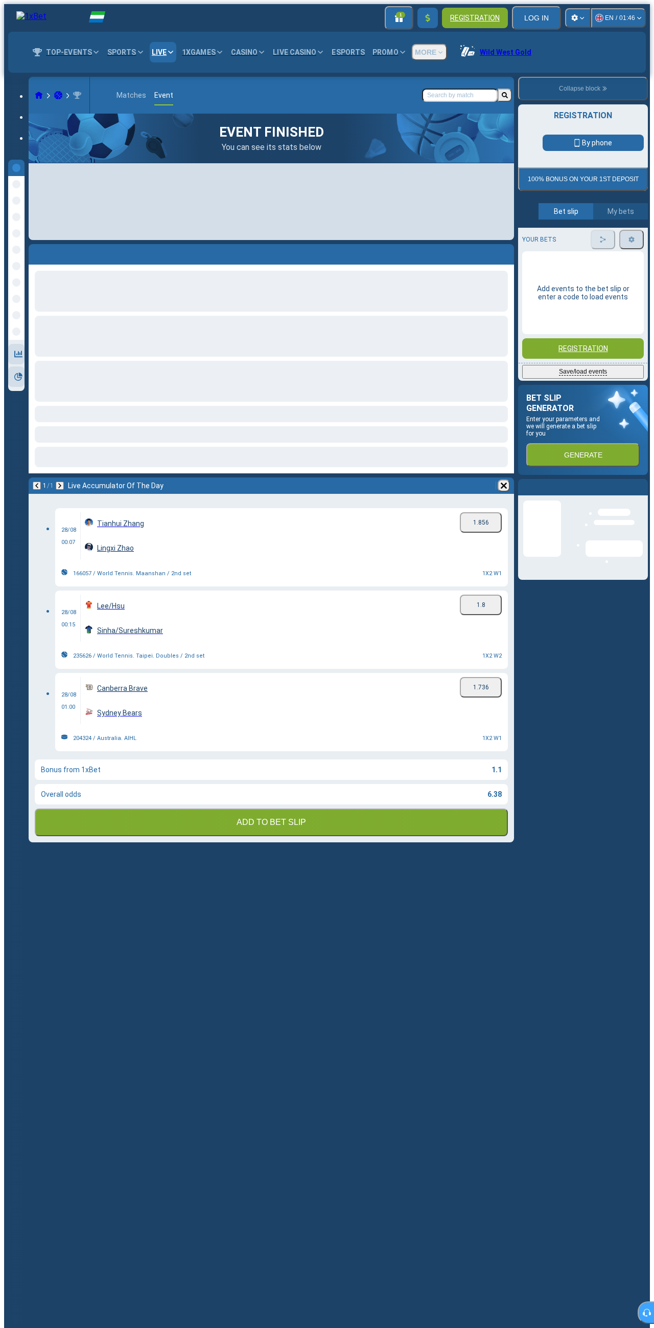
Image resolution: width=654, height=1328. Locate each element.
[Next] (60, 486)
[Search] (505, 95)
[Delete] (504, 486)
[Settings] (578, 18)
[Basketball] (58, 95)
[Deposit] (427, 18)
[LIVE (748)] (39, 95)
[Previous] (37, 486)
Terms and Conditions (587, 241)
